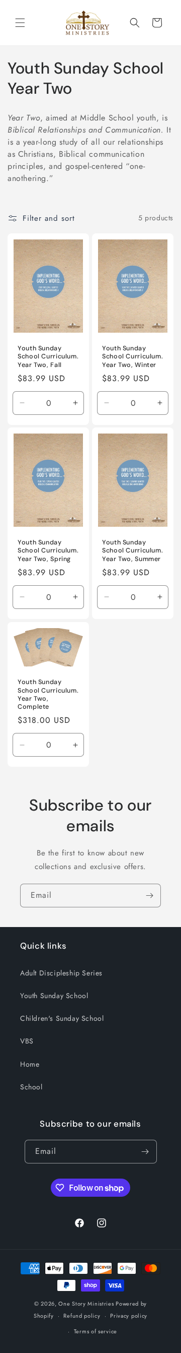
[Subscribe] (149, 895)
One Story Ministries (86, 1304)
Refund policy (81, 1316)
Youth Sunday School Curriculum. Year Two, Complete (48, 695)
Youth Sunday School (54, 996)
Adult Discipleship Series (61, 973)
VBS (27, 1041)
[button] (20, 23)
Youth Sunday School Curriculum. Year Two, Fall (48, 356)
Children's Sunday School (62, 1018)
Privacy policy (128, 1316)
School (31, 1087)
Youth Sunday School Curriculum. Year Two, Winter (132, 356)
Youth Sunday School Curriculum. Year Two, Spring (48, 551)
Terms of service (95, 1331)
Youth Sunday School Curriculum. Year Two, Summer (132, 551)
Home (29, 1064)
